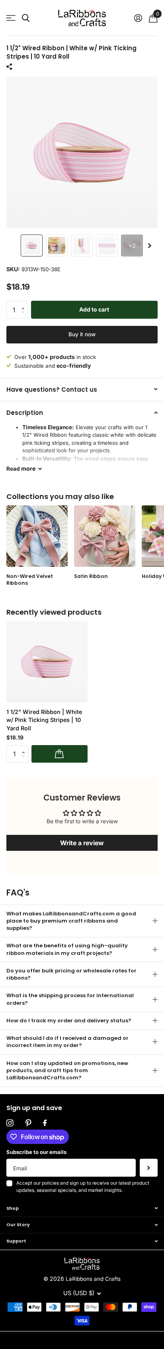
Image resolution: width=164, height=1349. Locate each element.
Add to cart (94, 309)
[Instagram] (10, 1123)
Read (21, 468)
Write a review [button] (82, 843)
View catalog (11, 18)
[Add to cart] (59, 754)
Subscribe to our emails (36, 1152)
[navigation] (32, 245)
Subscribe (149, 1168)
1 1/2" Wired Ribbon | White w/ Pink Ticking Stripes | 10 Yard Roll (44, 720)
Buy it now (82, 334)
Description (24, 412)
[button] (150, 246)
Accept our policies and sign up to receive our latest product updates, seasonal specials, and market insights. (82, 1186)
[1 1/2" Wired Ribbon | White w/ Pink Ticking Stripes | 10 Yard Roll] (47, 661)
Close (82, 1208)
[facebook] (45, 1123)
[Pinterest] (28, 1123)
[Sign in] (138, 18)
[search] (25, 18)
